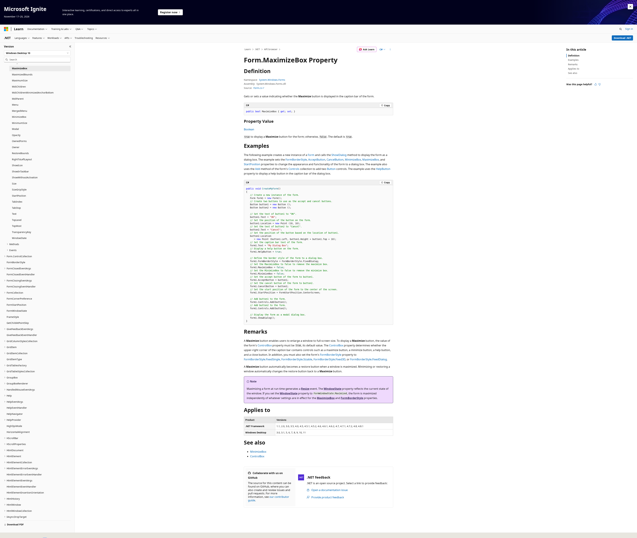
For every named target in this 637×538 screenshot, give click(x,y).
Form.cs (257, 88)
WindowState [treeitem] (19, 238)
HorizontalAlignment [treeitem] (18, 432)
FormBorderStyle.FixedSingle (262, 359)
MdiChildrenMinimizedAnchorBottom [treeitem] (33, 92)
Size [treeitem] (14, 183)
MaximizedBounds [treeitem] (22, 74)
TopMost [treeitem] (16, 225)
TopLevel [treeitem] (17, 220)
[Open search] (620, 29)
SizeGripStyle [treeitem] (19, 189)
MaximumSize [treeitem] (20, 80)
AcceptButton (316, 159)
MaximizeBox (370, 159)
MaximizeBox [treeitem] (19, 68)
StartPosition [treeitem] (19, 195)
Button (331, 169)
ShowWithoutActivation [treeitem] (25, 177)
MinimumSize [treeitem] (19, 123)
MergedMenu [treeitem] (19, 110)
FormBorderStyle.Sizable (296, 359)
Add (257, 169)
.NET (257, 49)
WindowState (332, 389)
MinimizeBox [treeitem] (19, 116)
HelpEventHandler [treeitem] (17, 407)
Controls (293, 169)
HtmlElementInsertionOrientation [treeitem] (25, 492)
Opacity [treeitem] (16, 135)
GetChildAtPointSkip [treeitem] (18, 322)
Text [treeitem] (14, 213)
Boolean (249, 129)
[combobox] (37, 53)
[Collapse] (70, 46)
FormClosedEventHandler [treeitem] (21, 274)
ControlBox (265, 345)
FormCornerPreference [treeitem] (19, 298)
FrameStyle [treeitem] (13, 316)
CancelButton (335, 159)
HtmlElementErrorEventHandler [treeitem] (24, 474)
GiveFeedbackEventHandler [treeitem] (22, 335)
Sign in (629, 28)
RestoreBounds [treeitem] (20, 153)
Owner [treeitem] (15, 147)
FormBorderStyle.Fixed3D (329, 359)
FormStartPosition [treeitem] (16, 304)
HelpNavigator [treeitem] (15, 413)
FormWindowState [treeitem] (17, 310)
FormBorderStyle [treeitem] (16, 262)
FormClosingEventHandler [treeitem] (21, 286)
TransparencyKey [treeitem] (21, 232)
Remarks (573, 64)
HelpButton (383, 169)
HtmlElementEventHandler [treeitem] (21, 486)
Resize (305, 389)
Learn (248, 49)
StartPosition (252, 164)
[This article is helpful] (596, 84)
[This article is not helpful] (600, 84)
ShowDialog (339, 155)
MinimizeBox (353, 159)
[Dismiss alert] (630, 6)
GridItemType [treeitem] (14, 359)
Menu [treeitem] (15, 104)
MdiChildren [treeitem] (19, 86)
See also (572, 73)
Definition (573, 55)
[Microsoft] (6, 29)
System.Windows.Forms (272, 79)
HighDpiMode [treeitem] (14, 426)
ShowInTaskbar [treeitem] (20, 171)
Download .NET (622, 38)
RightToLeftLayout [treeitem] (22, 159)
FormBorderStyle (296, 159)
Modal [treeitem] (15, 129)
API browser (271, 49)
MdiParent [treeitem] (18, 98)
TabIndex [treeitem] (17, 201)
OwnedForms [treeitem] (19, 141)
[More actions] (390, 49)
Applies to (573, 68)
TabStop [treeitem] (16, 207)
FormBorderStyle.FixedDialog (368, 359)
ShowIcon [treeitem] (17, 165)
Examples (573, 59)
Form (311, 155)
